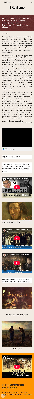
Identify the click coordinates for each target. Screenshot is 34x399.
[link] (17, 139)
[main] (17, 7)
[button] (2, 2)
